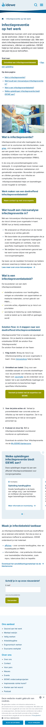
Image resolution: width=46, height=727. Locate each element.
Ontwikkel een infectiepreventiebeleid (20, 62)
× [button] (43, 697)
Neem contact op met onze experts (19, 200)
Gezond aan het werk (13, 629)
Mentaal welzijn (10, 633)
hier (19, 595)
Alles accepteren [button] (13, 723)
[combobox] (40, 697)
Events (7, 675)
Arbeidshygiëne (10, 641)
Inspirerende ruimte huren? (15, 683)
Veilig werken (9, 637)
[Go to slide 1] (22, 514)
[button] (23, 718)
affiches (8, 545)
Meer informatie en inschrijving (20, 506)
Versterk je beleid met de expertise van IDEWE (24, 394)
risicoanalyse (21, 359)
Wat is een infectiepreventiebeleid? (19, 87)
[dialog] (23, 711)
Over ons (8, 659)
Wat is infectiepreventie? (15, 77)
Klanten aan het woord (13, 687)
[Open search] (36, 5)
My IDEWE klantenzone (21, 443)
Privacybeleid (36, 715)
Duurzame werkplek (12, 649)
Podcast (7, 691)
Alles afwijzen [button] (34, 723)
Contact (7, 663)
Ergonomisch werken (13, 645)
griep (4, 148)
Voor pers (8, 667)
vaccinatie (19, 377)
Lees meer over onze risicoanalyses (17, 267)
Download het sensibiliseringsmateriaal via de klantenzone (21, 565)
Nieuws (7, 671)
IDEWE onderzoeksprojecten (16, 679)
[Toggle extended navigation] (41, 5)
